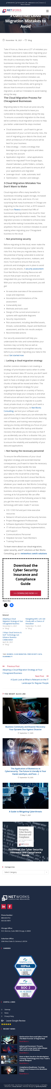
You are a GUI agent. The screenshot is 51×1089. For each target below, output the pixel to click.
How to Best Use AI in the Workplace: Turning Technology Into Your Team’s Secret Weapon (34, 1058)
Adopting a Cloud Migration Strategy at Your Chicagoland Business (13, 621)
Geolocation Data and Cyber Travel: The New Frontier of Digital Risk (33, 1038)
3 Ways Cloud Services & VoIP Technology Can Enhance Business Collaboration (12, 636)
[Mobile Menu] (47, 11)
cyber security (32, 654)
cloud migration (20, 654)
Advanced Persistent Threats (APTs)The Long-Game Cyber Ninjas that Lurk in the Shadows (33, 1048)
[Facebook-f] (9, 906)
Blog (30, 40)
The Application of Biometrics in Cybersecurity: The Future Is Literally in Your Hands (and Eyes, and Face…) (25, 771)
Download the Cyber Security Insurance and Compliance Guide (25, 852)
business (10, 654)
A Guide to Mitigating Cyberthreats (25, 811)
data (40, 654)
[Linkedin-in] (3, 906)
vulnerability (7, 656)
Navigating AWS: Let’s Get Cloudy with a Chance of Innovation (35, 621)
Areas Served (16, 1086)
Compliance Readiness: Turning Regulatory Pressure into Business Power (33, 1069)
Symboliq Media (41, 1086)
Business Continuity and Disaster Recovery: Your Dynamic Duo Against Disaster (25, 728)
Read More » (24, 1041)
